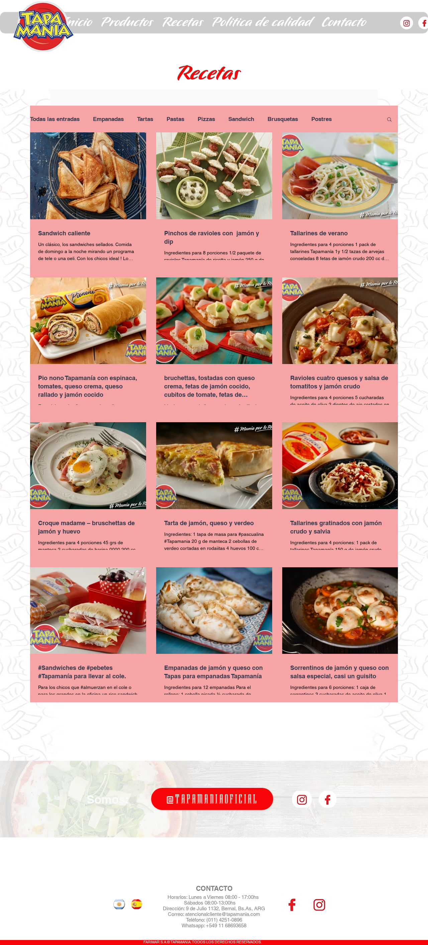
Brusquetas (283, 119)
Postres (321, 119)
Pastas (175, 119)
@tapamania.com (240, 914)
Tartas (145, 119)
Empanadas (108, 119)
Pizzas (206, 119)
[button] (127, 22)
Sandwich (241, 119)
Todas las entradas (55, 119)
